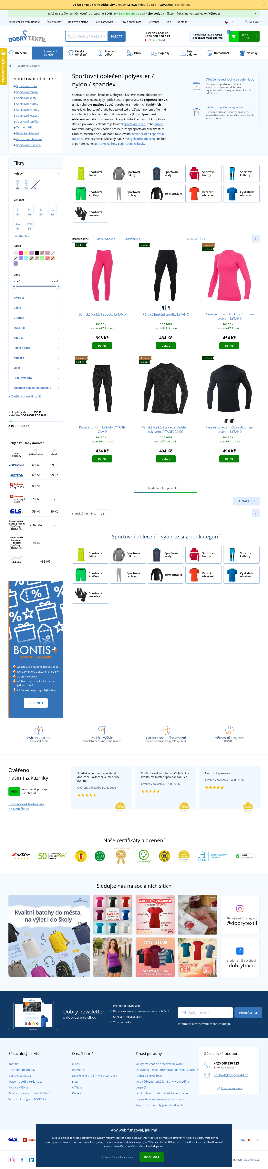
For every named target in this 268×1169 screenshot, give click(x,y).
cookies (90, 1142)
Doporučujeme (80, 239)
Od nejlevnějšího (106, 239)
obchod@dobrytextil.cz (231, 1075)
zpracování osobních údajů (212, 1024)
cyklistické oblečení (143, 139)
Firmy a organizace (130, 22)
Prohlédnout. (182, 4)
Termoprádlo (24, 127)
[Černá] (163, 308)
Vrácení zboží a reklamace (25, 1081)
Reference (153, 22)
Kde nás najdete (231, 1088)
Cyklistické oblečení (29, 139)
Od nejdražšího (131, 239)
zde (132, 1157)
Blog (168, 22)
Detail (102, 345)
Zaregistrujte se (129, 13)
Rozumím (151, 1157)
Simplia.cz (253, 1159)
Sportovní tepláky (27, 121)
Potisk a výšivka (104, 22)
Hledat (116, 36)
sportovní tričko (134, 124)
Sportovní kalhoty (27, 110)
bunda (158, 124)
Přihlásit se (248, 1013)
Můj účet (254, 22)
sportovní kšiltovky (132, 144)
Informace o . (204, 1024)
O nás (76, 1064)
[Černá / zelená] (168, 308)
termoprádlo (140, 134)
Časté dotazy (54, 22)
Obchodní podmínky (21, 1070)
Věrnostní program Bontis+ (24, 22)
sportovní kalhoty (105, 144)
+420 (157, 36)
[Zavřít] (264, 5)
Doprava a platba (78, 22)
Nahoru (248, 501)
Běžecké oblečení (27, 133)
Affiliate (77, 1087)
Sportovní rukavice (28, 145)
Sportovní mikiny (27, 92)
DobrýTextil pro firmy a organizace (94, 1075)
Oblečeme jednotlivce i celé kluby (230, 79)
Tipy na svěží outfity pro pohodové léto (161, 1105)
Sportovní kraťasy (27, 115)
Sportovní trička (26, 86)
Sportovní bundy (27, 104)
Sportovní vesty (26, 98)
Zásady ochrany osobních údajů (29, 1093)
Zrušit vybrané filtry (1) (26, 396)
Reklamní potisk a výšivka (224, 107)
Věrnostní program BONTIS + (27, 1099)
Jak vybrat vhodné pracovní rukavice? (160, 1064)
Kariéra (77, 1093)
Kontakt (182, 22)
